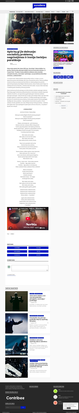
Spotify (38, 255)
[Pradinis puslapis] (39, 6)
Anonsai (32, 293)
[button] (63, 64)
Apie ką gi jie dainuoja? (12, 48)
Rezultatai (63, 108)
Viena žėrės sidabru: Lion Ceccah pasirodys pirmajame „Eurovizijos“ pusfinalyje (38, 298)
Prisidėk (63, 11)
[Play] (63, 55)
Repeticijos (41, 315)
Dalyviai (42, 359)
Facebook (17, 255)
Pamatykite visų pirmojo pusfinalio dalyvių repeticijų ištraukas (39, 319)
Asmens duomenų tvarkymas (41, 412)
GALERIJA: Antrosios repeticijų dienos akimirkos (38, 340)
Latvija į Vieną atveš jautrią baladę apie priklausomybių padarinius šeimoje (39, 365)
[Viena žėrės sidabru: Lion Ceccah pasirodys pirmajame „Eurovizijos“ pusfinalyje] (16, 301)
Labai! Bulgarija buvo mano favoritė (62, 96)
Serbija (12, 233)
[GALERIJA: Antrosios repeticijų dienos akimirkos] (16, 345)
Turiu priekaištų (58, 99)
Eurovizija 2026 (19, 11)
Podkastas (47, 11)
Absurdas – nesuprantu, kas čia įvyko (62, 101)
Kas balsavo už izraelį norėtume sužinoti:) (65, 391)
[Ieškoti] (73, 11)
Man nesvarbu (58, 103)
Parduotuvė (12, 11)
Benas (11, 63)
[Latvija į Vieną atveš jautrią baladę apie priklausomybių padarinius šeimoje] (16, 367)
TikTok (38, 251)
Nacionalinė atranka (29, 11)
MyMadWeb (74, 412)
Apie (67, 11)
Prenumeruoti (59, 68)
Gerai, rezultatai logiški (59, 97)
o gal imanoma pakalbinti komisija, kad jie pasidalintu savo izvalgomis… (65, 397)
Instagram (17, 251)
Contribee (17, 247)
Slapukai (34, 412)
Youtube (38, 247)
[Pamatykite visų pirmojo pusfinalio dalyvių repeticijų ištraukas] (16, 323)
